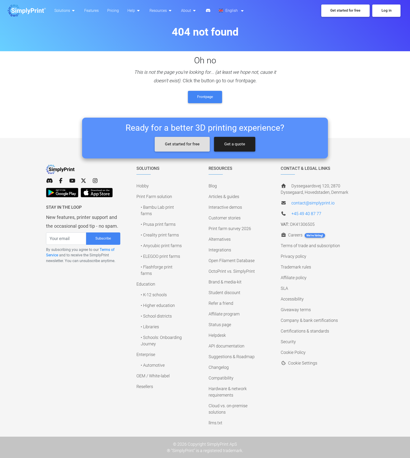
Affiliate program (224, 313)
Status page (220, 324)
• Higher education (158, 305)
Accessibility (292, 298)
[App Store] (97, 192)
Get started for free (182, 144)
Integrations (220, 249)
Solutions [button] (62, 10)
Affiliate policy (294, 277)
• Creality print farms (160, 234)
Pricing (113, 10)
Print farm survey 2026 (230, 228)
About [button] (186, 10)
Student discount (224, 292)
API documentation (226, 345)
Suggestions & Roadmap (232, 356)
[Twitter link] (83, 181)
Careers (305, 234)
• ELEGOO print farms (160, 256)
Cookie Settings (302, 363)
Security (288, 341)
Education (145, 284)
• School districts (156, 316)
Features (91, 10)
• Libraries (150, 326)
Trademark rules (296, 266)
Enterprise (145, 354)
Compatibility (221, 377)
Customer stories (225, 217)
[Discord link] (49, 181)
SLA (284, 288)
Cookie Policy (293, 352)
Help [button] (131, 10)
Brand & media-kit (225, 281)
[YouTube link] (72, 181)
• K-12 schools (154, 294)
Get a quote (234, 144)
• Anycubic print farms (161, 245)
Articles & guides (224, 196)
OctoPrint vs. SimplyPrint (232, 271)
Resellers (144, 386)
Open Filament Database (232, 260)
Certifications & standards (305, 330)
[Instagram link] (95, 181)
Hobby (142, 185)
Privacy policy (293, 256)
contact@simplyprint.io (313, 202)
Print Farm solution (154, 196)
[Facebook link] (60, 181)
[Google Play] (62, 192)
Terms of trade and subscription (310, 245)
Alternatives (220, 239)
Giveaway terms (296, 309)
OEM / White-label (153, 375)
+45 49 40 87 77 (306, 213)
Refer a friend (221, 303)
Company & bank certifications (309, 320)
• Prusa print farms (158, 224)
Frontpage (205, 97)
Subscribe (103, 238)
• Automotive (153, 365)
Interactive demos (225, 207)
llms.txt (215, 422)
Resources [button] (158, 10)
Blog (213, 185)
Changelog (219, 367)
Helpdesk (217, 335)
